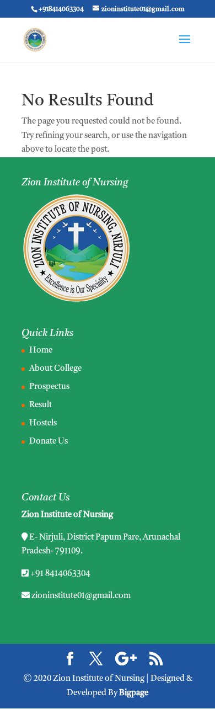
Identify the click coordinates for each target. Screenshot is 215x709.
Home (40, 350)
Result (40, 405)
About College (55, 369)
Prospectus (49, 387)
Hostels (43, 423)
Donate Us (48, 442)
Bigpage (133, 693)
